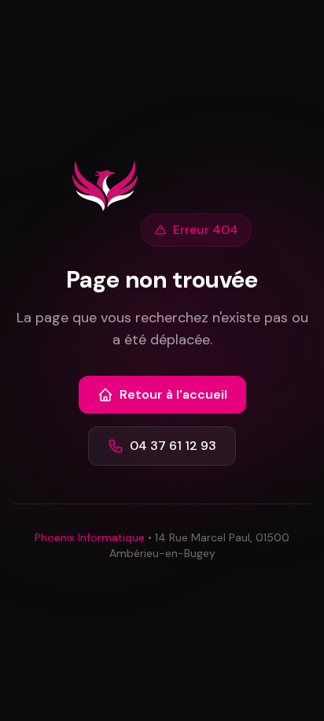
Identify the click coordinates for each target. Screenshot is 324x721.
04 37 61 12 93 (173, 445)
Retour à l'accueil (173, 394)
